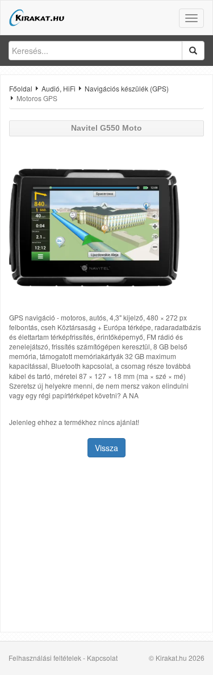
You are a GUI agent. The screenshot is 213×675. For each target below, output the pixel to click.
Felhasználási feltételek (45, 658)
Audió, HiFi (58, 88)
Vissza (106, 447)
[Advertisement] (106, 546)
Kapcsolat (102, 658)
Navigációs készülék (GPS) (127, 88)
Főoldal (20, 88)
